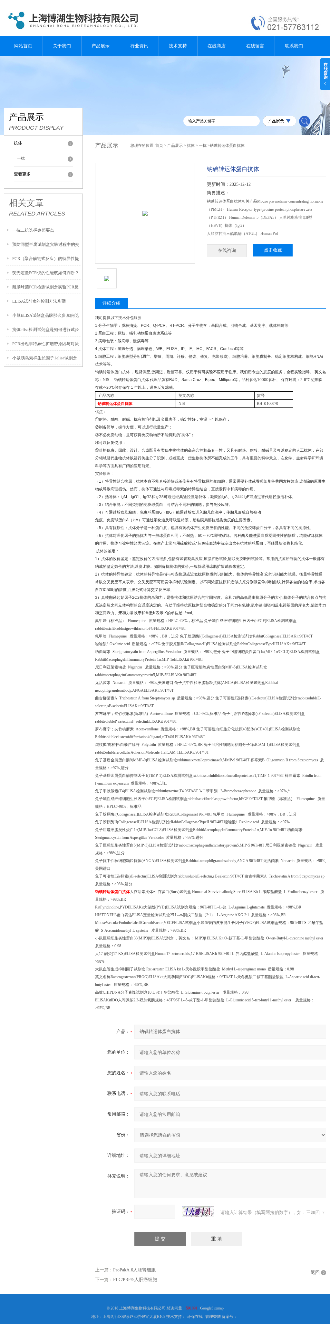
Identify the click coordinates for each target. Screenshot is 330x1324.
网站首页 (23, 46)
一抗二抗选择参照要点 (33, 230)
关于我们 (62, 46)
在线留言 (255, 46)
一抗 (21, 158)
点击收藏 (273, 250)
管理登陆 (213, 1316)
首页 (159, 145)
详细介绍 (111, 303)
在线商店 (217, 46)
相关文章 (26, 203)
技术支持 (178, 46)
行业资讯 (139, 46)
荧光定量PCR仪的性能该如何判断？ (45, 272)
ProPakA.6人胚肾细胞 (134, 1270)
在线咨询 (227, 250)
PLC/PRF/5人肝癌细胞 (135, 1279)
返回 (315, 1272)
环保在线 (195, 1316)
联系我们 (294, 46)
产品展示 (101, 46)
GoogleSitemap (212, 1308)
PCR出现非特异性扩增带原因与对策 (45, 343)
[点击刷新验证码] (198, 1211)
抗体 (191, 145)
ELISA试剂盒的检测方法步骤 (39, 301)
